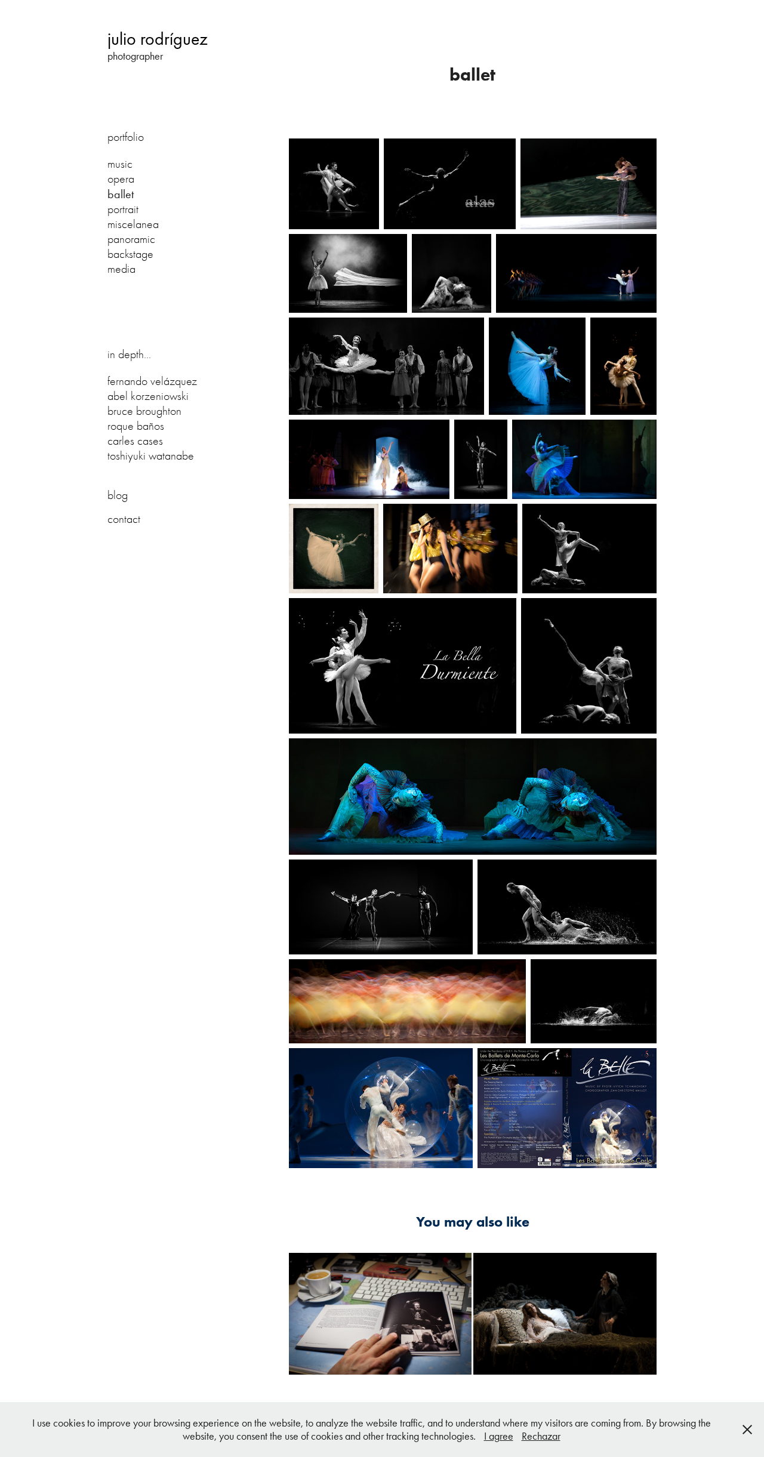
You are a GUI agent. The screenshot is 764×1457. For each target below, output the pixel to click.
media (121, 269)
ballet (120, 194)
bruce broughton (144, 411)
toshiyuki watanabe (150, 456)
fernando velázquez (152, 381)
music (120, 164)
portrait (122, 209)
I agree (498, 1436)
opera (120, 179)
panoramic (131, 239)
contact (123, 519)
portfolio (125, 137)
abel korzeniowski (148, 396)
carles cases (135, 441)
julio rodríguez (157, 39)
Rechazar (541, 1436)
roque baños (135, 426)
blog (117, 495)
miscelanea (133, 224)
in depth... (129, 354)
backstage (130, 254)
